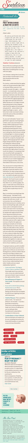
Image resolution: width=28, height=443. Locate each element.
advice (14, 336)
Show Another (14, 389)
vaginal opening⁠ (17, 98)
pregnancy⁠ (11, 115)
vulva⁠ (4, 184)
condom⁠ (19, 182)
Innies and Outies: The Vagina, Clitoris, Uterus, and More (13, 268)
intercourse (9, 330)
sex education (10, 342)
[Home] (14, 4)
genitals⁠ (11, 147)
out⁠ (4, 250)
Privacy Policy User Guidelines (14, 439)
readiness (19, 333)
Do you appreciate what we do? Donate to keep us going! (7, 400)
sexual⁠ (10, 160)
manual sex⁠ (14, 139)
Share (23, 12)
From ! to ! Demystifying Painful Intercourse (14, 286)
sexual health (10, 339)
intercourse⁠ (15, 124)
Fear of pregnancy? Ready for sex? (13, 359)
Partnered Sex (10, 16)
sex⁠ (23, 186)
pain (6, 336)
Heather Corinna (8, 63)
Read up (12, 410)
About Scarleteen (19, 439)
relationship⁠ (6, 265)
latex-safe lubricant (8, 177)
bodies (21, 342)
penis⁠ (10, 71)
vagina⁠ (23, 83)
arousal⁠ (9, 195)
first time (9, 333)
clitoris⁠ (11, 151)
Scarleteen (5, 410)
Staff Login (5, 441)
